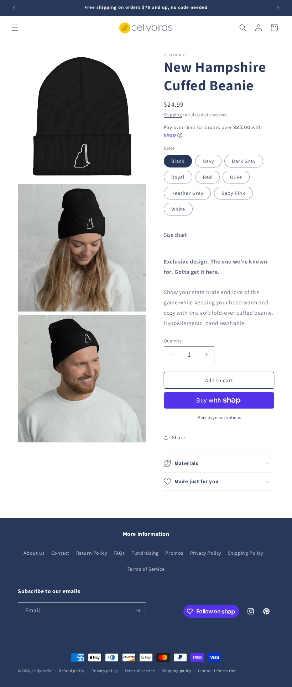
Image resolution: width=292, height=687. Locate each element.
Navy (208, 161)
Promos (174, 553)
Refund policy (71, 670)
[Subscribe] (138, 610)
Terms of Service (146, 569)
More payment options (219, 417)
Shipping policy (176, 670)
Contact (60, 553)
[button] (15, 28)
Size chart (175, 235)
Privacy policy (105, 670)
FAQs (119, 553)
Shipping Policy (245, 553)
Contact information (217, 670)
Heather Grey (187, 193)
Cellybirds (41, 670)
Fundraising (145, 553)
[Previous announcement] (14, 8)
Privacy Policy (205, 553)
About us (34, 553)
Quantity (173, 341)
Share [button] (178, 437)
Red (207, 177)
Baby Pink (233, 193)
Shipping (173, 114)
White (178, 209)
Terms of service (140, 670)
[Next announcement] (278, 8)
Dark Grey (244, 161)
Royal (178, 177)
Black (177, 161)
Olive (236, 177)
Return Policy (91, 553)
